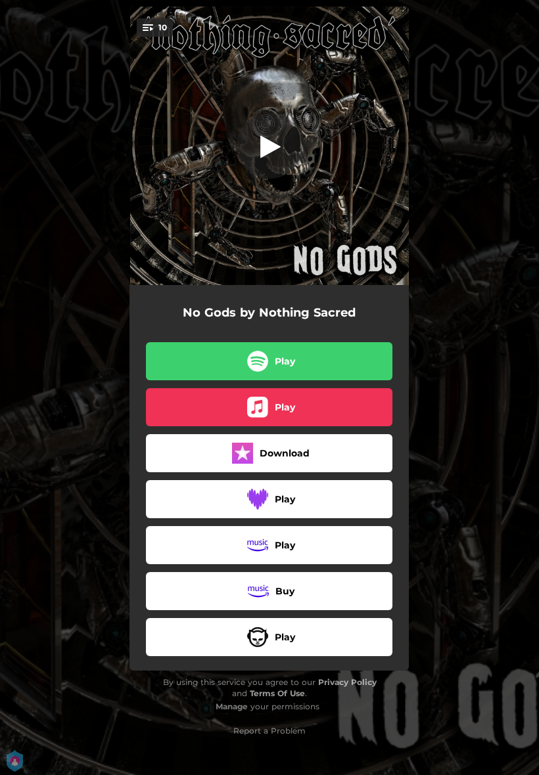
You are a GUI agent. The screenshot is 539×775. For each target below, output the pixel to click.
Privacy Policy (347, 682)
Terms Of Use (277, 693)
